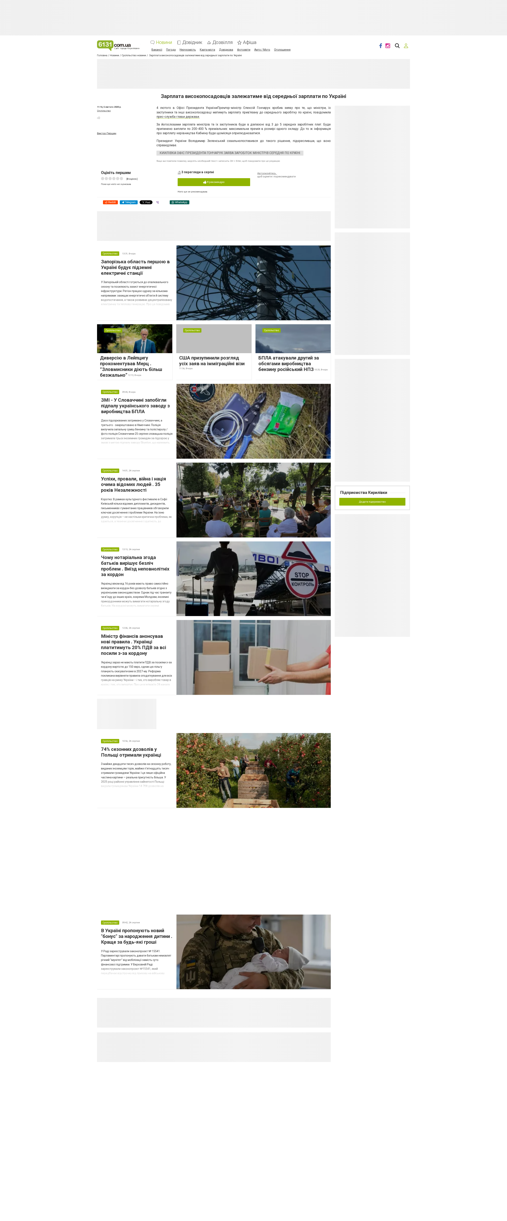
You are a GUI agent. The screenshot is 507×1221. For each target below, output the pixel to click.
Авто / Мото (262, 49)
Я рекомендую (215, 182)
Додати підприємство (372, 501)
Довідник (192, 42)
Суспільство (104, 110)
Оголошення (282, 49)
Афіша (249, 42)
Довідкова (226, 49)
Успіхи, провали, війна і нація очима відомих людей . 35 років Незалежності (133, 484)
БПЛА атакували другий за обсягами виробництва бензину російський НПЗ (288, 363)
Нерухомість (188, 49)
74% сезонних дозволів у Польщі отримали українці (131, 752)
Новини (164, 42)
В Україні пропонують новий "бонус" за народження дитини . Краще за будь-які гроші (136, 936)
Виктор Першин (106, 133)
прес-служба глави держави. (178, 117)
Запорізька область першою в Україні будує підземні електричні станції (135, 267)
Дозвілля (223, 42)
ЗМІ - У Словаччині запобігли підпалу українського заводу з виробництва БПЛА (135, 405)
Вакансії (157, 49)
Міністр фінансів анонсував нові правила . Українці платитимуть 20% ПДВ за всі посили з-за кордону (133, 644)
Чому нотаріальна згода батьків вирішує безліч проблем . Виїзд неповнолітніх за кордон (135, 566)
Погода (171, 49)
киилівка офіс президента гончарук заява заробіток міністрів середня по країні (230, 153)
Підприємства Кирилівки (363, 492)
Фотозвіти (243, 49)
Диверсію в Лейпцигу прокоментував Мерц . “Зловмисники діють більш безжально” (131, 366)
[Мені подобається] (98, 117)
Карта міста (207, 49)
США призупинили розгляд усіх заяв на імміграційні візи (212, 360)
